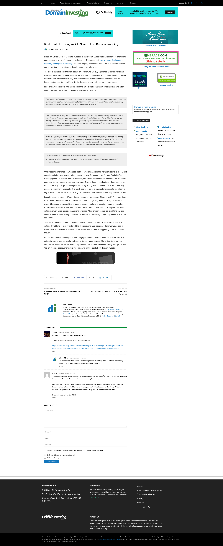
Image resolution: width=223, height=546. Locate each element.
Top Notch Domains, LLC (115, 309)
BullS (54, 373)
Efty (140, 88)
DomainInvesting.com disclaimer (109, 539)
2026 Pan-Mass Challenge (155, 45)
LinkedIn (118, 316)
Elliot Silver (54, 49)
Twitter (104, 316)
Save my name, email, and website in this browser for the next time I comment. (75, 450)
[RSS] (197, 3)
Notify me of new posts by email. (58, 458)
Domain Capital (164, 127)
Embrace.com (164, 138)
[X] (202, 3)
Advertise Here (142, 127)
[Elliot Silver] (46, 49)
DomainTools (141, 131)
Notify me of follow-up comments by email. (61, 455)
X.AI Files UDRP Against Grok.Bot (56, 490)
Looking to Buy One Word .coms (155, 66)
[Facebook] (191, 3)
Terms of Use (67, 314)
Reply (54, 351)
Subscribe (183, 3)
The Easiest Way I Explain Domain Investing (61, 494)
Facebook (110, 316)
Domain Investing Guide (145, 107)
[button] (206, 3)
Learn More (94, 497)
